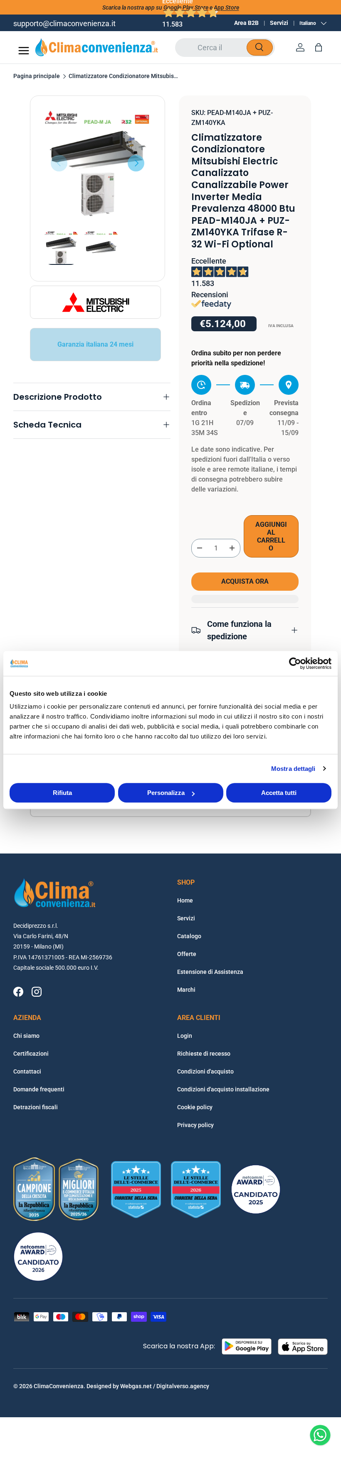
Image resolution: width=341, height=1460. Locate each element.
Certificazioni (31, 1053)
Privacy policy (195, 1125)
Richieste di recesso (203, 1053)
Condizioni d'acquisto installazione (223, 1089)
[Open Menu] (23, 50)
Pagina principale (36, 76)
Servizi (279, 23)
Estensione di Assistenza (210, 971)
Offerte (186, 954)
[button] (318, 47)
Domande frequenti (38, 1089)
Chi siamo (26, 1035)
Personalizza (166, 792)
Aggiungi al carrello (271, 536)
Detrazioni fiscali (35, 1107)
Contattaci (27, 1071)
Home (185, 900)
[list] (97, 163)
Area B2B (246, 23)
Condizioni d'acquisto (205, 1071)
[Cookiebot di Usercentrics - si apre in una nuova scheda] (295, 663)
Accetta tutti (279, 792)
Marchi (186, 989)
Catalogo (189, 936)
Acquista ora (245, 581)
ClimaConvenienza (59, 1386)
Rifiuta (62, 792)
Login (184, 1035)
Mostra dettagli (293, 768)
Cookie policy (195, 1107)
